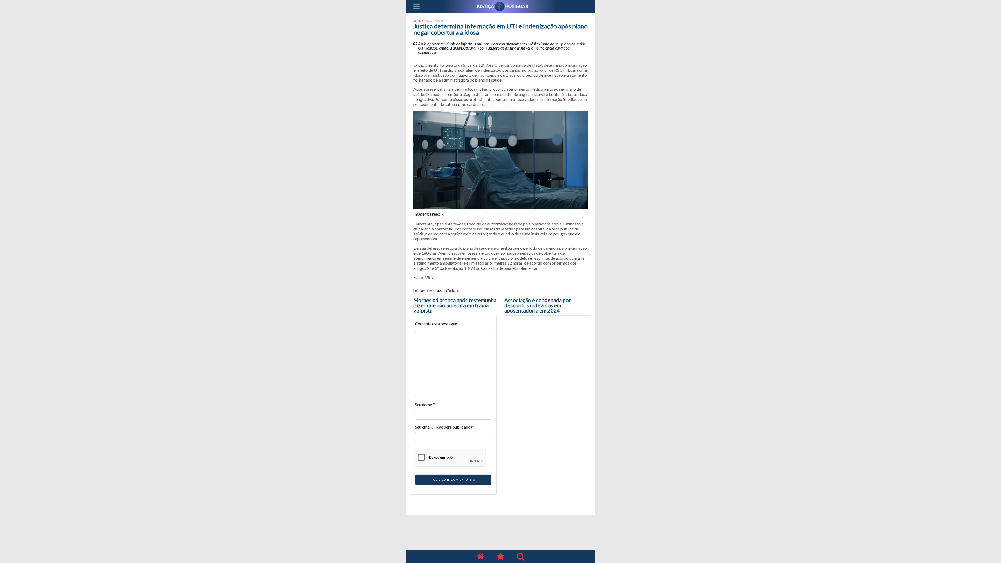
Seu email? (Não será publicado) (444, 426)
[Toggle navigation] (417, 6)
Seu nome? (425, 404)
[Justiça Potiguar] (480, 556)
